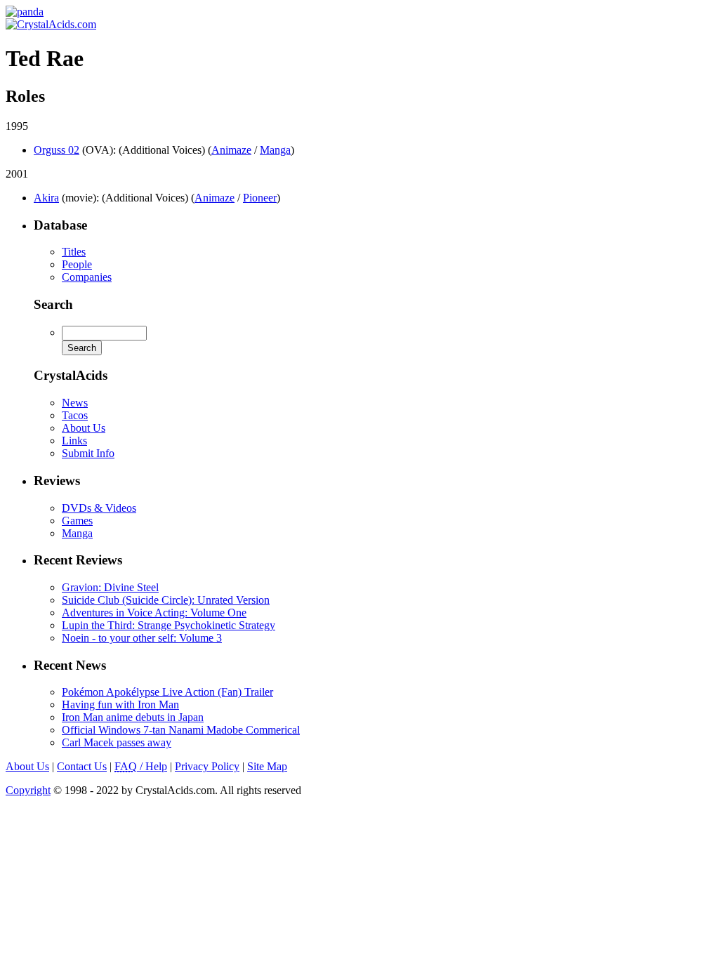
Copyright (28, 790)
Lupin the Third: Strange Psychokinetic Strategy (168, 625)
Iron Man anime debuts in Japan (133, 717)
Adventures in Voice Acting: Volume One (154, 613)
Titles (74, 252)
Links (74, 441)
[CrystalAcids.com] (25, 12)
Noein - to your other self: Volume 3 (142, 638)
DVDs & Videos (99, 508)
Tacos (75, 415)
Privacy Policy (207, 766)
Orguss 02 (56, 150)
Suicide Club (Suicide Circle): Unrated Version (166, 600)
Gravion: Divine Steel (110, 587)
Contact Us (82, 766)
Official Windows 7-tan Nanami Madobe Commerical (181, 730)
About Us (83, 428)
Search (53, 304)
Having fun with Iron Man (120, 704)
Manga (275, 150)
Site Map (267, 766)
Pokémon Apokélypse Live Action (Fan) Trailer (167, 692)
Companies (87, 277)
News (75, 403)
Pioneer (260, 198)
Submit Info (88, 453)
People (77, 264)
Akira (46, 198)
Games (77, 521)
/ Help (140, 766)
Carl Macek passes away (116, 742)
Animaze (231, 150)
